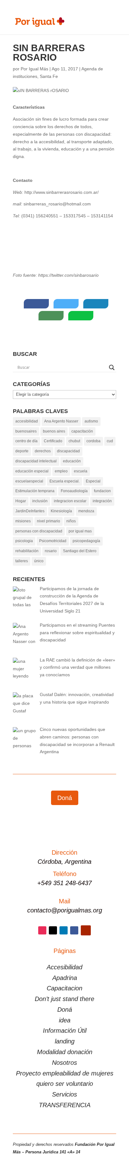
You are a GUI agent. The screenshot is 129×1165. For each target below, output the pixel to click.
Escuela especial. (64, 481)
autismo (91, 421)
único (39, 561)
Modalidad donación (64, 1051)
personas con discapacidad (38, 531)
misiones (23, 521)
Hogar (20, 501)
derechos (43, 451)
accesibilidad (26, 421)
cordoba (93, 441)
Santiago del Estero (79, 551)
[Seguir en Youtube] (86, 930)
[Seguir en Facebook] (74, 930)
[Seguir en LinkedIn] (63, 930)
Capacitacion (64, 988)
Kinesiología (61, 511)
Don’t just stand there (64, 998)
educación (72, 461)
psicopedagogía (86, 541)
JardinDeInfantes (29, 511)
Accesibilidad (64, 967)
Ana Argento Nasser (61, 421)
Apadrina (64, 977)
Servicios (64, 1094)
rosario (51, 551)
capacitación (82, 431)
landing (65, 1041)
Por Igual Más (34, 68)
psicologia (24, 541)
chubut (74, 441)
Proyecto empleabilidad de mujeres (64, 1073)
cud (110, 441)
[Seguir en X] (53, 930)
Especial (93, 481)
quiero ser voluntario (64, 1083)
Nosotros (64, 1062)
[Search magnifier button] (111, 367)
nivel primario (48, 521)
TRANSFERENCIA (64, 1105)
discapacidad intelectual (36, 461)
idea (64, 1020)
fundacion (102, 491)
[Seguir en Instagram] (42, 930)
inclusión (40, 501)
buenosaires (26, 431)
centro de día (26, 441)
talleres (21, 561)
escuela (80, 471)
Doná (64, 797)
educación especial (32, 471)
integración (102, 501)
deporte (21, 451)
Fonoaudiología (74, 491)
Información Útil (64, 1030)
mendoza (86, 511)
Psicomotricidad (52, 541)
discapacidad (68, 451)
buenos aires (54, 431)
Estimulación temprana (34, 491)
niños (71, 521)
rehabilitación (27, 551)
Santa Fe (49, 76)
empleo (61, 471)
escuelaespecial (29, 481)
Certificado (53, 441)
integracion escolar (70, 501)
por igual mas (80, 531)
